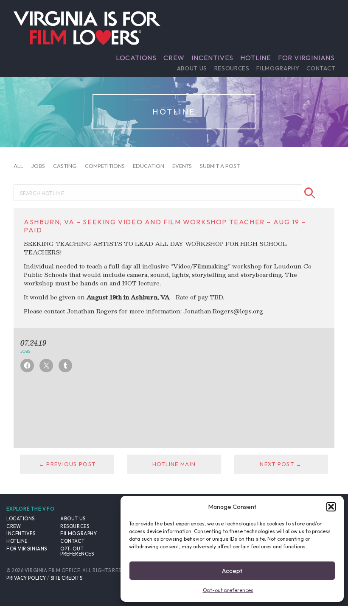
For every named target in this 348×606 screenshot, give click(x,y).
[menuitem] (136, 57)
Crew (174, 57)
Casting (65, 165)
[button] (331, 507)
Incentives (212, 57)
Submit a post (220, 165)
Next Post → (281, 464)
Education (148, 165)
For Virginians (306, 57)
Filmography (277, 68)
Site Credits (67, 578)
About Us (192, 68)
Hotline (255, 57)
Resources (232, 68)
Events (182, 165)
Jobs (38, 165)
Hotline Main (174, 464)
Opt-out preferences (228, 590)
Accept (232, 571)
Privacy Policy (26, 578)
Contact (320, 68)
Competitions (105, 165)
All (18, 165)
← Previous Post (67, 464)
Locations (136, 57)
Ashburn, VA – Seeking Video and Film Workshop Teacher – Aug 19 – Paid (165, 226)
